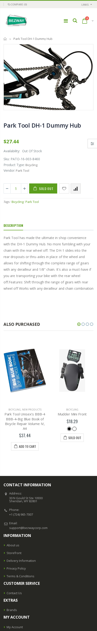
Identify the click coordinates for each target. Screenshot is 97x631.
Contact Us (14, 593)
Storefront (14, 553)
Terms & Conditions (20, 576)
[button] (79, 324)
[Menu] (66, 21)
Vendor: (9, 170)
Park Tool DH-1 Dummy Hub (42, 125)
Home (5, 38)
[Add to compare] (76, 188)
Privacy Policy (16, 568)
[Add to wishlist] (64, 188)
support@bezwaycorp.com (28, 528)
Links (85, 4)
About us (13, 545)
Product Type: (14, 165)
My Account (15, 627)
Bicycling (18, 202)
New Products (31, 409)
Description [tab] (13, 225)
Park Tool (32, 202)
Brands (12, 610)
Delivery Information (21, 561)
